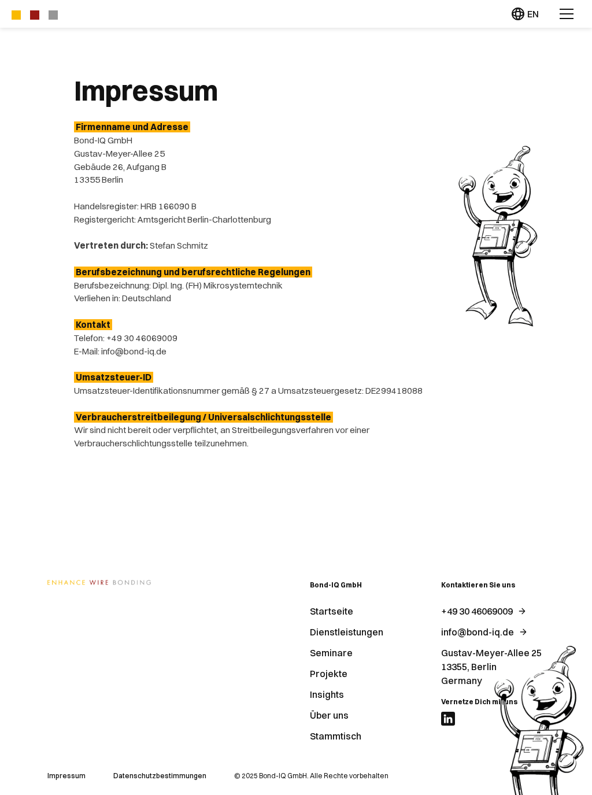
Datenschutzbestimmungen (159, 775)
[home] (35, 13)
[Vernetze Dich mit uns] (448, 719)
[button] (566, 14)
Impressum (66, 775)
